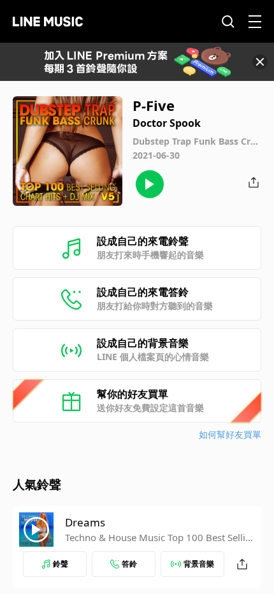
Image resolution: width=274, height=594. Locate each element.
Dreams (85, 522)
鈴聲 (60, 563)
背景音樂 (199, 563)
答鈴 (129, 563)
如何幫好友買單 (230, 434)
